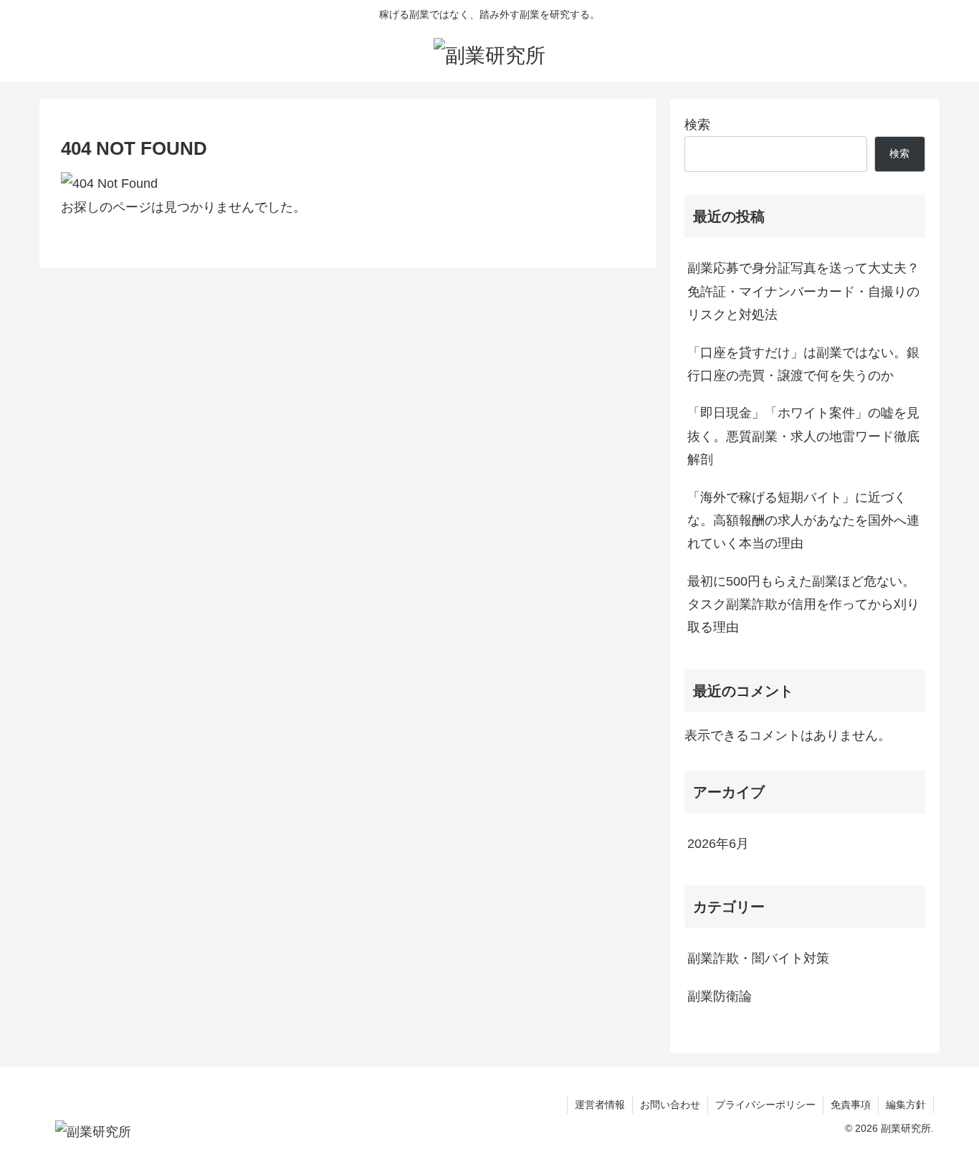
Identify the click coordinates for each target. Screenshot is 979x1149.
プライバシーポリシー (765, 1104)
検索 (697, 125)
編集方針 (906, 1104)
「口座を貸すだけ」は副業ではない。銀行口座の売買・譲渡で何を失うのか (803, 364)
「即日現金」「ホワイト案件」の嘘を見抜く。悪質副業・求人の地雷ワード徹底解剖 (803, 436)
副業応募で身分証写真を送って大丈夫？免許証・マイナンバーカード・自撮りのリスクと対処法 (803, 291)
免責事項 (851, 1104)
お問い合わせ (670, 1104)
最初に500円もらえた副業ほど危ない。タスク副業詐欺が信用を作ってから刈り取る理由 (803, 604)
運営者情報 (600, 1104)
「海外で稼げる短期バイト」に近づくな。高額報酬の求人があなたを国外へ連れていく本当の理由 (803, 520)
